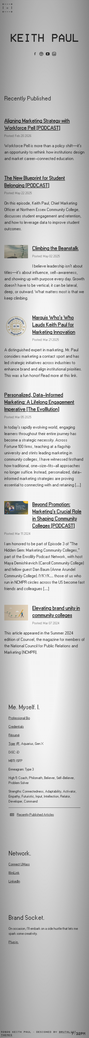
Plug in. (14, 942)
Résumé (14, 735)
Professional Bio (19, 718)
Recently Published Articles (35, 815)
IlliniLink (14, 873)
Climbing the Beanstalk (55, 248)
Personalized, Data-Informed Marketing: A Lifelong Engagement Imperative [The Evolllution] (39, 402)
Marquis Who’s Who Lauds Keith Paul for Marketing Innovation (53, 324)
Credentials (16, 726)
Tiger (12, 744)
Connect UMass (19, 864)
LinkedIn (14, 881)
